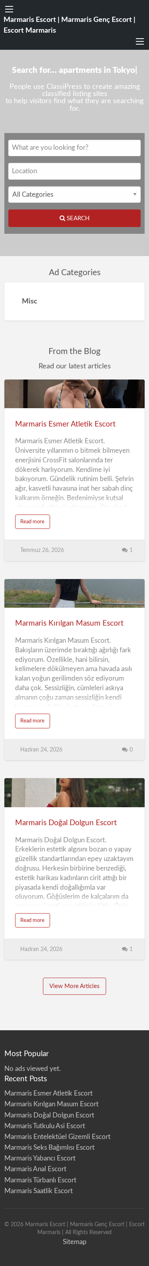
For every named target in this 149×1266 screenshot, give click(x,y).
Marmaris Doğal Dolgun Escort (66, 823)
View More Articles (74, 986)
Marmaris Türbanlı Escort (40, 1180)
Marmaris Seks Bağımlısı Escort (49, 1147)
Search (77, 218)
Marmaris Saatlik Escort (38, 1191)
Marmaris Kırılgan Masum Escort (69, 623)
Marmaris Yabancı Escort (39, 1158)
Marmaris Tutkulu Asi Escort (44, 1126)
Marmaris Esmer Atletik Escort (65, 424)
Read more (35, 524)
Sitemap (75, 1242)
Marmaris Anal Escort (35, 1169)
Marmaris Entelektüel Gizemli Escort (57, 1136)
